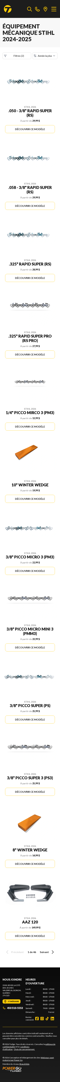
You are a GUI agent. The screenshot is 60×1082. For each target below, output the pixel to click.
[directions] (45, 9)
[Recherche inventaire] (30, 9)
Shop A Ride (24, 1064)
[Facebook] (37, 1018)
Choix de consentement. (24, 1049)
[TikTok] (47, 1018)
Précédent (17, 952)
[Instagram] (42, 1018)
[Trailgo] (8, 9)
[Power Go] (30, 1069)
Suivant (44, 952)
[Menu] (53, 9)
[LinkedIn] (52, 1018)
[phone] (37, 9)
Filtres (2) (18, 55)
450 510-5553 (15, 1007)
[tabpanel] (40, 1000)
